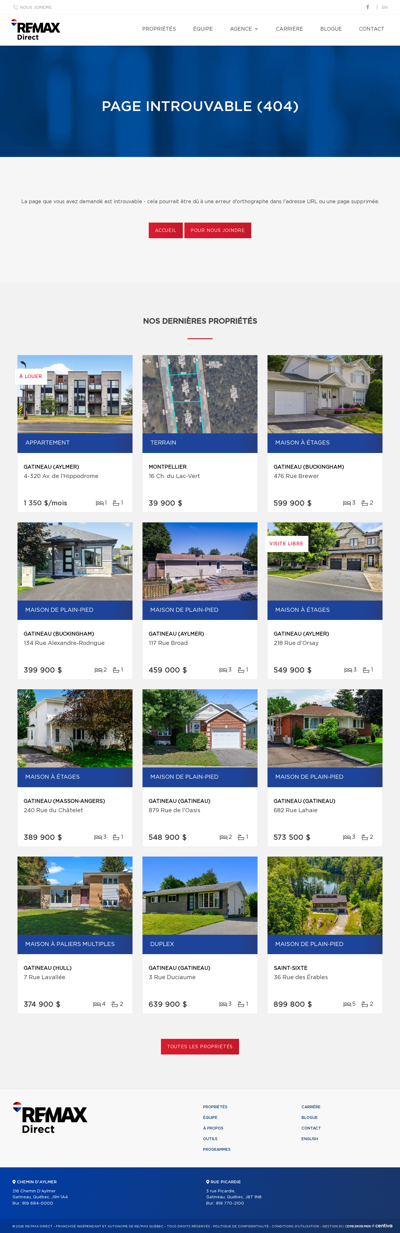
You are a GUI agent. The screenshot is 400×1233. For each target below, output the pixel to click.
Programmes (217, 1149)
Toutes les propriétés (200, 1047)
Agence (241, 29)
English (310, 1139)
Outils (210, 1139)
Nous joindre (36, 8)
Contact (371, 29)
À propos (213, 1128)
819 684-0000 (37, 1203)
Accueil (166, 231)
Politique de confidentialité (241, 1226)
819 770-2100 (230, 1203)
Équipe (203, 29)
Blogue (331, 29)
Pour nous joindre (218, 231)
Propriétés (159, 29)
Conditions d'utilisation (295, 1226)
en (385, 8)
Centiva (382, 1226)
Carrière (289, 29)
